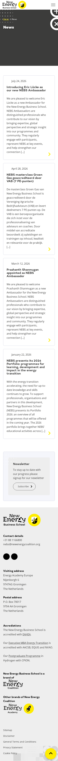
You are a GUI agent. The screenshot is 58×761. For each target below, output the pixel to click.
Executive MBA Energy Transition (28, 643)
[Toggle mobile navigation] (53, 5)
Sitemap (7, 730)
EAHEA (27, 634)
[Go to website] (19, 712)
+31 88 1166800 (12, 540)
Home (6, 19)
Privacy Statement (13, 747)
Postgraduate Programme (24, 656)
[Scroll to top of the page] (50, 753)
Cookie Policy (10, 753)
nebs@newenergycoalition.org (21, 544)
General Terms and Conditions (19, 741)
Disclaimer (9, 735)
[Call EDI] (45, 5)
